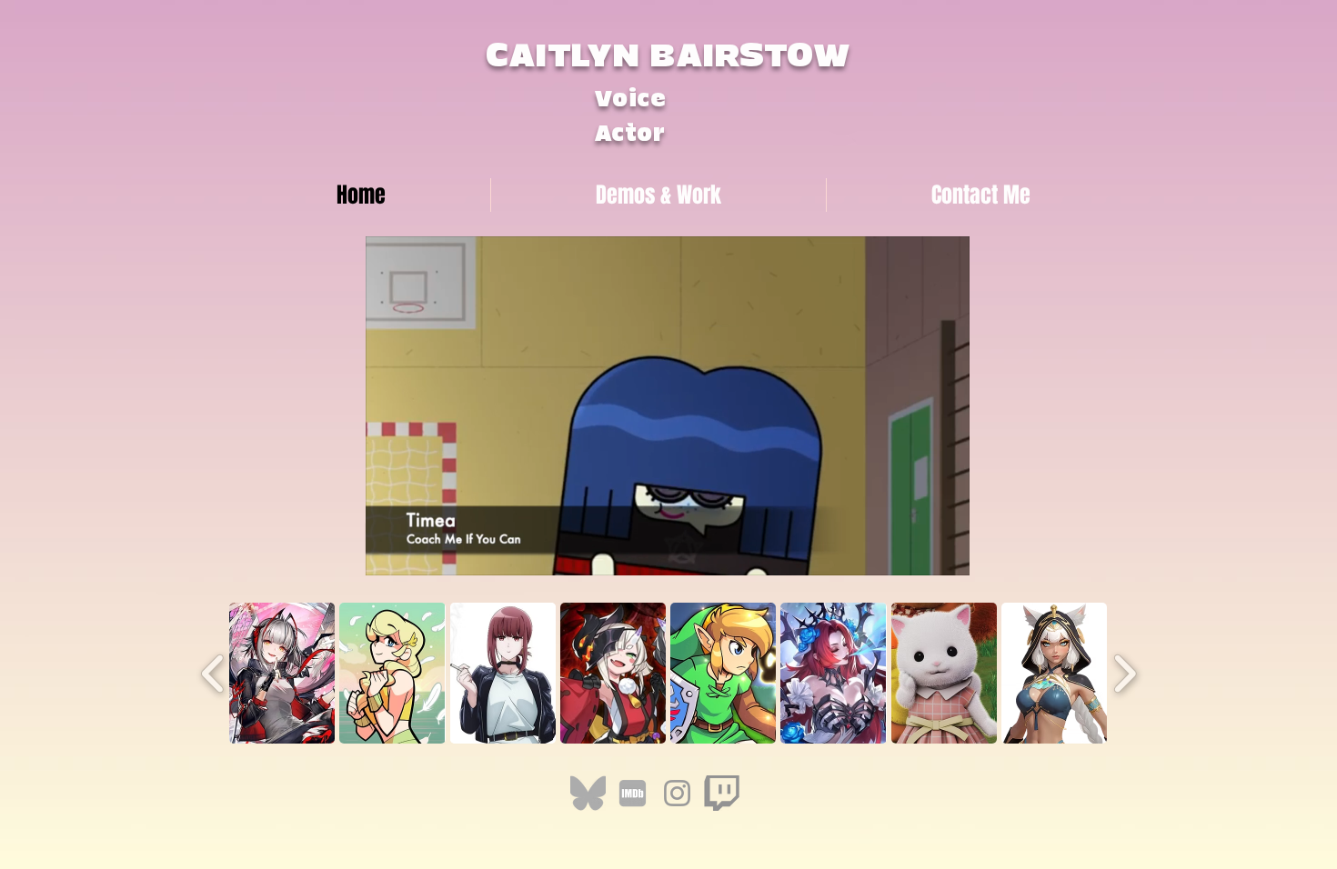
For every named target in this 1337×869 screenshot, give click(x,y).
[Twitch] (721, 793)
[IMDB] (632, 793)
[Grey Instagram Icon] (677, 793)
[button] (946, 555)
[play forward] (1124, 673)
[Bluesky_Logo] (588, 793)
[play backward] (213, 673)
